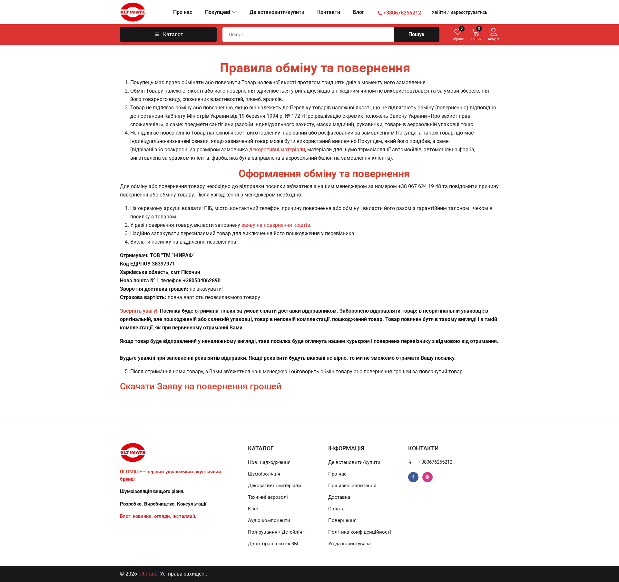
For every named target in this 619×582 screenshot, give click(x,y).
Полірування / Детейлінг (276, 532)
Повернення (342, 520)
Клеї (253, 509)
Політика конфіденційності (359, 532)
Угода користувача (349, 544)
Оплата (336, 509)
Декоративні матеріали (274, 485)
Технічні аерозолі (268, 497)
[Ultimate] (133, 12)
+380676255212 (435, 462)
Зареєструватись (468, 12)
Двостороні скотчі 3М (273, 544)
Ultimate (147, 574)
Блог (358, 12)
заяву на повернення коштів (275, 225)
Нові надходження (269, 462)
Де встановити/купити (277, 12)
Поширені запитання (352, 485)
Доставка (339, 497)
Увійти (439, 12)
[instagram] (427, 477)
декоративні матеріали (277, 149)
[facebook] (413, 477)
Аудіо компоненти (269, 520)
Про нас (182, 12)
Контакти (328, 12)
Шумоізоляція (264, 474)
